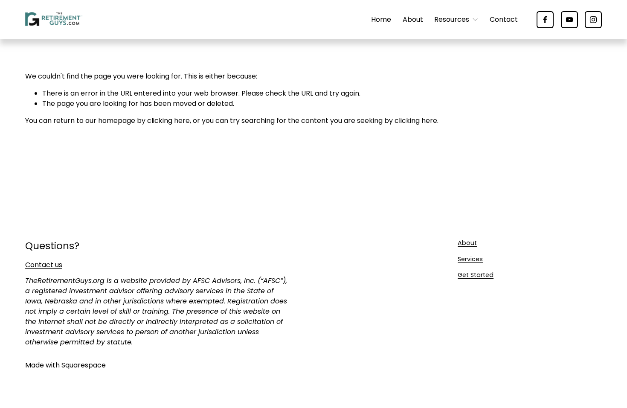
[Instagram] (593, 19)
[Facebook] (545, 19)
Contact (504, 19)
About (413, 19)
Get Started (475, 275)
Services (470, 259)
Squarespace (83, 365)
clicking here (168, 120)
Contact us (43, 265)
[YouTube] (569, 19)
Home (381, 19)
